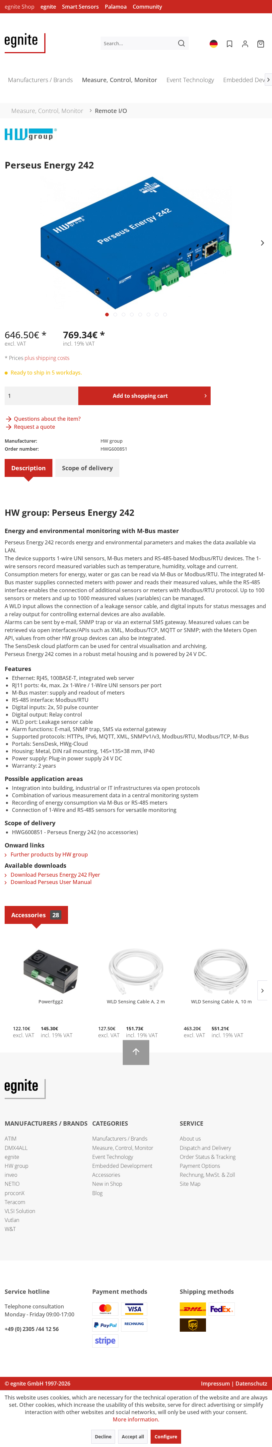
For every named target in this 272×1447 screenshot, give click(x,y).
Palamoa (116, 6)
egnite (48, 6)
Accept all (133, 1436)
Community (147, 6)
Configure (166, 1436)
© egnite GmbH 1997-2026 (37, 1383)
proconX (15, 1193)
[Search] (181, 43)
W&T (10, 1229)
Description (28, 468)
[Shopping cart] (261, 43)
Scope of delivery (87, 468)
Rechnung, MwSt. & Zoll (207, 1174)
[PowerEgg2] (50, 971)
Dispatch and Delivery (205, 1148)
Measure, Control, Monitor (122, 1148)
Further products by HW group (48, 854)
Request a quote (34, 426)
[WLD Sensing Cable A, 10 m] (221, 971)
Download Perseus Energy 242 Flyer (54, 874)
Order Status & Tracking (208, 1157)
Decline (103, 1436)
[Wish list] (229, 43)
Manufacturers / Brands (119, 1138)
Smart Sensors (80, 6)
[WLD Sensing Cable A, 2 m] (135, 971)
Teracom (15, 1202)
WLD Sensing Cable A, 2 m (136, 1001)
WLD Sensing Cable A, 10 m (221, 1001)
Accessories (35, 915)
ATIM (11, 1138)
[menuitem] (145, 43)
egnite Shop (19, 6)
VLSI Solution (20, 1211)
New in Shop (107, 1183)
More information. (136, 1419)
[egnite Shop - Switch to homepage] (25, 43)
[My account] (245, 43)
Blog (97, 1193)
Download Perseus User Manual (50, 882)
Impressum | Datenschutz (234, 1383)
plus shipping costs (47, 358)
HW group (17, 1165)
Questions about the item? (47, 418)
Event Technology (112, 1157)
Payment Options (200, 1165)
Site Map (190, 1183)
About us (190, 1138)
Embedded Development (122, 1165)
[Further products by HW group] (31, 140)
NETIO (12, 1183)
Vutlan (12, 1220)
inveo (11, 1174)
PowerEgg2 (50, 1001)
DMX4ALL (16, 1148)
